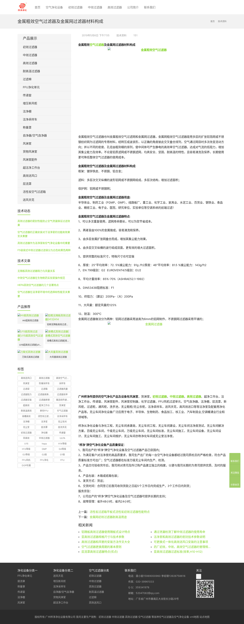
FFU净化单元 (31, 87)
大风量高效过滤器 (58, 357)
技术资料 (121, 35)
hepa (44, 443)
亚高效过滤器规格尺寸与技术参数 (102, 537)
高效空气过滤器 (63, 378)
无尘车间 (62, 421)
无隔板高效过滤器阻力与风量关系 (36, 270)
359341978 (142, 587)
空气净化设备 (54, 7)
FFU (62, 460)
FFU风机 (26, 460)
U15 (26, 443)
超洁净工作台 (31, 167)
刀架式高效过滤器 (30, 357)
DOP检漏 (26, 465)
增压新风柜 (30, 103)
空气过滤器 (97, 44)
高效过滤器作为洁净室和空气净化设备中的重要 (44, 242)
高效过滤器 (115, 7)
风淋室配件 (30, 159)
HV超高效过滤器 (30, 320)
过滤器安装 (26, 399)
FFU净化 (44, 460)
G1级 (62, 454)
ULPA (62, 438)
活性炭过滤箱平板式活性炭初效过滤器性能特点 (120, 512)
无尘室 (26, 427)
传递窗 (27, 95)
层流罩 (27, 183)
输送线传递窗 (62, 399)
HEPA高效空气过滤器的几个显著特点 (38, 284)
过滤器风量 (62, 389)
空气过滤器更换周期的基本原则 (101, 547)
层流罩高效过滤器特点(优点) (99, 551)
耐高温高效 (26, 410)
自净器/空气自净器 (35, 135)
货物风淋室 (30, 151)
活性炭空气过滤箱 (34, 192)
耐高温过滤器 (31, 71)
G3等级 (26, 454)
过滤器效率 (62, 394)
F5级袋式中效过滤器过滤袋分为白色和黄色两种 (44, 250)
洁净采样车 (30, 119)
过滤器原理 (44, 399)
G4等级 (62, 449)
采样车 (62, 383)
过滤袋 (26, 389)
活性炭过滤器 (44, 416)
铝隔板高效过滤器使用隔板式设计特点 (105, 532)
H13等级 (26, 449)
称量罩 (27, 127)
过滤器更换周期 (45, 394)
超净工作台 (44, 405)
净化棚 (44, 432)
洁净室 (44, 421)
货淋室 (62, 405)
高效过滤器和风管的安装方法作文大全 (105, 542)
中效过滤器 (95, 7)
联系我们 (149, 7)
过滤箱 (44, 389)
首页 (37, 7)
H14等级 (62, 443)
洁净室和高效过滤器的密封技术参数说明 (179, 537)
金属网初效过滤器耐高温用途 (108, 517)
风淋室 (27, 143)
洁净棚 (27, 111)
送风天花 (28, 200)
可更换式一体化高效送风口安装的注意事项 (181, 542)
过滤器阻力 (26, 394)
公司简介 (133, 7)
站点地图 (205, 616)
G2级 (44, 454)
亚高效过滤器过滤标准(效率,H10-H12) (178, 551)
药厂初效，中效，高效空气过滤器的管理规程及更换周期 (183, 547)
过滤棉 (27, 79)
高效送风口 (30, 175)
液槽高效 (26, 416)
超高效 (26, 405)
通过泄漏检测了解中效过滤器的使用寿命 (179, 532)
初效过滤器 (75, 7)
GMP (44, 449)
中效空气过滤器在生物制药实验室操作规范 (41, 277)
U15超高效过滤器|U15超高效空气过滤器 (30, 344)
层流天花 (62, 427)
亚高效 (26, 438)
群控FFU (44, 410)
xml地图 (194, 616)
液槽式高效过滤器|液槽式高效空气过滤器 (58, 340)
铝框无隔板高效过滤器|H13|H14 (58, 324)
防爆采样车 (44, 383)
